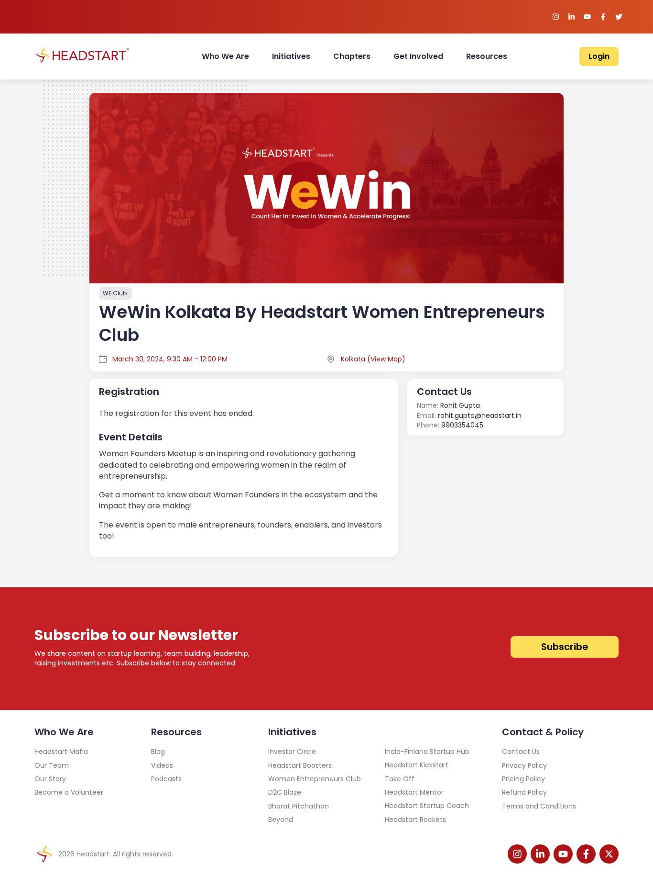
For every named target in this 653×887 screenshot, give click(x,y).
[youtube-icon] (563, 854)
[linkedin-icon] (540, 854)
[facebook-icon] (586, 854)
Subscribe (564, 646)
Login (598, 56)
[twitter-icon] (609, 854)
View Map (386, 359)
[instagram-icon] (517, 854)
